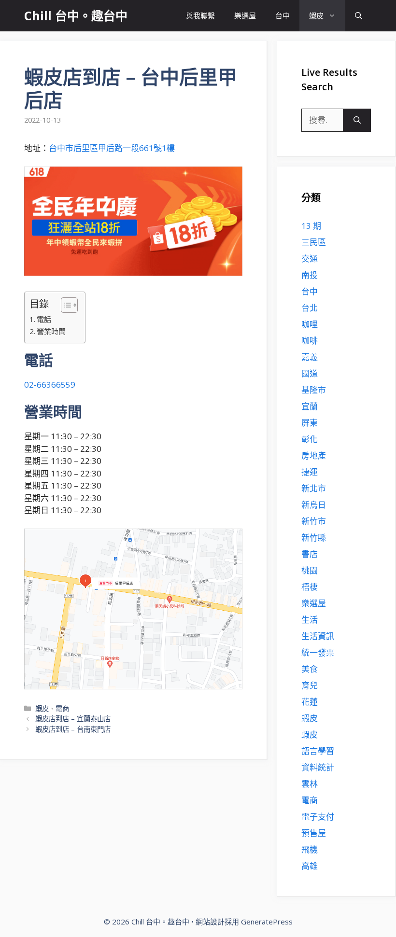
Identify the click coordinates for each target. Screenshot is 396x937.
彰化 (309, 439)
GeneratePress (267, 921)
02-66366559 (49, 384)
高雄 (309, 865)
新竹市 (313, 521)
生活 (309, 619)
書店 (309, 553)
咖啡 (309, 340)
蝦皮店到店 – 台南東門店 (73, 729)
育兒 (309, 685)
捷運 (309, 471)
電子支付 (317, 816)
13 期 (311, 225)
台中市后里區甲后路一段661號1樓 (112, 148)
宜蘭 (309, 406)
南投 (309, 274)
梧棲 (309, 586)
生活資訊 (317, 636)
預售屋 (313, 833)
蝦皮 (316, 15)
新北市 (313, 488)
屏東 (309, 422)
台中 (282, 15)
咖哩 (309, 324)
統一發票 (317, 652)
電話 (44, 319)
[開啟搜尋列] (358, 15)
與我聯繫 (200, 15)
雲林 (309, 783)
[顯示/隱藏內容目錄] (64, 305)
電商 (62, 708)
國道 (309, 373)
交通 (309, 258)
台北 (309, 307)
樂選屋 (245, 15)
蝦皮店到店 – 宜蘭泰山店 (73, 718)
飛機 (309, 849)
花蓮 (309, 701)
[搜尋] (357, 120)
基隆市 (313, 389)
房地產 (313, 455)
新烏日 (313, 504)
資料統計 (317, 767)
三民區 (313, 242)
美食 (309, 668)
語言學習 (317, 750)
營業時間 (51, 331)
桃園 (309, 570)
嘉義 (309, 357)
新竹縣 (313, 537)
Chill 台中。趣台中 (75, 15)
